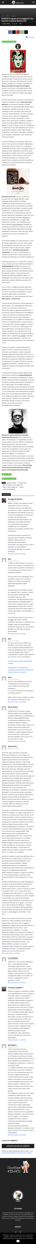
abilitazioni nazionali (11, 482)
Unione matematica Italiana (9, 489)
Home (2, 6)
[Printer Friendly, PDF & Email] (7, 475)
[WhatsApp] (22, 32)
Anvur (7, 6)
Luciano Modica (6, 23)
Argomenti (8, 15)
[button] (3, 2)
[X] (14, 32)
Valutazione (13, 15)
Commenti (31, 37)
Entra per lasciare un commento (17, 554)
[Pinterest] (18, 32)
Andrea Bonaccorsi (22, 482)
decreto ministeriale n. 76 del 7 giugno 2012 (12, 485)
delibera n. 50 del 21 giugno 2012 (10, 487)
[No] (34, 1238)
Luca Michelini (13, 958)
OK (18, 1241)
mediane (21, 487)
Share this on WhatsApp (10, 41)
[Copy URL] (26, 32)
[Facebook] (10, 32)
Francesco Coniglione (15, 987)
